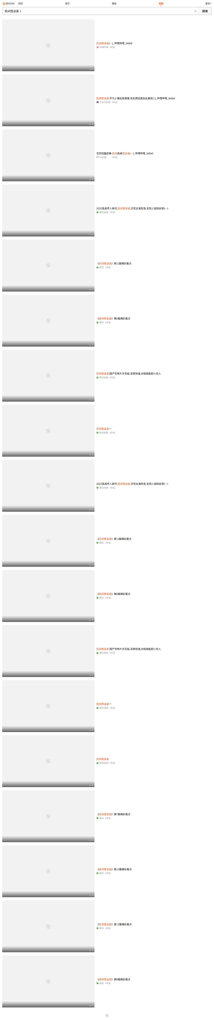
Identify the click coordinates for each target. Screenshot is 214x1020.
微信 (114, 3)
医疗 (67, 3)
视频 (161, 3)
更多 (207, 3)
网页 (20, 3)
